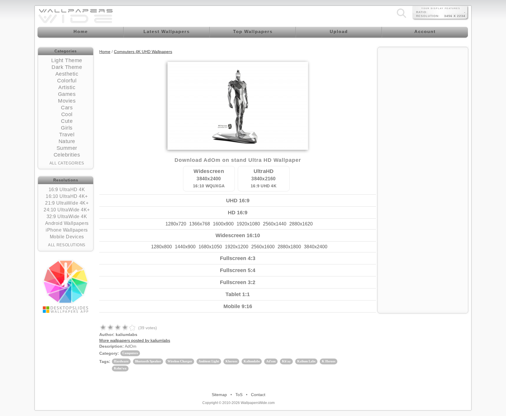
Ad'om (271, 361)
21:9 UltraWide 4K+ (66, 203)
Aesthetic (66, 74)
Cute (67, 121)
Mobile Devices (67, 236)
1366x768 (199, 223)
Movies (67, 101)
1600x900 (223, 223)
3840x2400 (315, 246)
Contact (258, 394)
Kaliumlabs (252, 361)
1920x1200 (236, 246)
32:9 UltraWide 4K (67, 216)
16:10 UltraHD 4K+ (67, 196)
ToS (238, 394)
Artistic (66, 87)
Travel (66, 134)
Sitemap (219, 394)
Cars (67, 108)
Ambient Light (209, 361)
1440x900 (185, 246)
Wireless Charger (179, 361)
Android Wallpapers (67, 223)
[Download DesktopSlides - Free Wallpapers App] (65, 286)
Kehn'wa (120, 368)
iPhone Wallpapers (67, 229)
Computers (130, 353)
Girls (67, 128)
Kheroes (231, 361)
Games (67, 94)
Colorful (66, 81)
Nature (67, 141)
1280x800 (161, 246)
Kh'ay (286, 361)
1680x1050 (210, 246)
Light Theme (66, 60)
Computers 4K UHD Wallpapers (143, 51)
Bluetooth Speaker (148, 361)
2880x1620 (301, 223)
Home (104, 51)
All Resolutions (67, 245)
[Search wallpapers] (401, 17)
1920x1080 (248, 223)
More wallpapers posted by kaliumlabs (134, 340)
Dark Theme (67, 67)
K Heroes (328, 361)
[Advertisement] (423, 87)
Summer (67, 148)
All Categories (66, 163)
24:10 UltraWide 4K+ (67, 209)
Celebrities (67, 155)
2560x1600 (263, 246)
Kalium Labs (306, 361)
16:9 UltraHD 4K (67, 189)
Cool (67, 114)
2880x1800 (289, 246)
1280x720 (175, 223)
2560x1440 (274, 223)
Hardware (121, 361)
